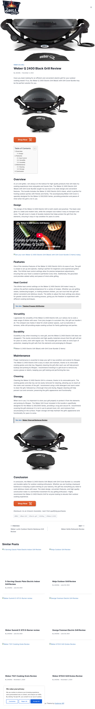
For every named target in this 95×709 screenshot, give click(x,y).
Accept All (36, 701)
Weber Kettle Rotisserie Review (72, 527)
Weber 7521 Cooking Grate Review (21, 676)
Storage (21, 169)
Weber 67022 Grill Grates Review (67, 676)
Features (19, 156)
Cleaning (21, 167)
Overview (19, 151)
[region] (24, 695)
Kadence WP (59, 703)
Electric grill (33, 516)
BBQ (16, 516)
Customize (12, 701)
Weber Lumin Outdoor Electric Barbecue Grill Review (27, 529)
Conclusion (20, 171)
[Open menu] (91, 7)
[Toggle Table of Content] (34, 148)
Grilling (41, 516)
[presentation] (24, 562)
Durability (22, 162)
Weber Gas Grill (19, 64)
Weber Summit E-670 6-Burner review (22, 630)
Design (21, 153)
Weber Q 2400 (51, 516)
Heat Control (23, 158)
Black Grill (23, 516)
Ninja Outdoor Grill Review (64, 581)
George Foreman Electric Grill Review (69, 630)
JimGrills (17, 73)
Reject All (24, 701)
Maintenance (20, 165)
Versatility (22, 160)
